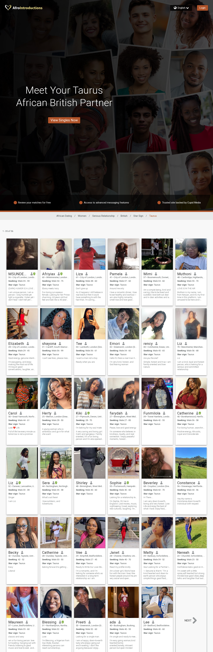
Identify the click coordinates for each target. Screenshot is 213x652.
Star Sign (138, 215)
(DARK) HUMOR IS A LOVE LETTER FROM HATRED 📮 (22, 288)
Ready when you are (85, 362)
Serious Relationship (103, 215)
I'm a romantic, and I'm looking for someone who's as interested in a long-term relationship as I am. (89, 575)
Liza (79, 274)
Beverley (150, 483)
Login (203, 7)
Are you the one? (150, 358)
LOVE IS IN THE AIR (186, 288)
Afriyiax (48, 274)
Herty (46, 413)
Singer (11, 497)
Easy (10, 567)
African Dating (64, 215)
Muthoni (184, 274)
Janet (114, 552)
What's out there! (50, 497)
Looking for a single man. (88, 636)
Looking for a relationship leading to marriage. (123, 497)
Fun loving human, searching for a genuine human (191, 427)
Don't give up (82, 288)
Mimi (147, 274)
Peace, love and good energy (123, 427)
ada (113, 622)
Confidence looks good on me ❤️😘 (191, 567)
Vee (79, 552)
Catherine (185, 413)
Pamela (116, 274)
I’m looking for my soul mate (89, 427)
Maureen (15, 622)
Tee (79, 343)
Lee (146, 622)
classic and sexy (16, 636)
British (124, 215)
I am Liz (12, 501)
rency (148, 343)
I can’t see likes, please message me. (56, 358)
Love (44, 636)
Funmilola (151, 413)
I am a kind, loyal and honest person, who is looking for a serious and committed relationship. (190, 366)
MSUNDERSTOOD (18, 274)
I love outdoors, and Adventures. (51, 502)
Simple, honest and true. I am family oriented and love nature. (157, 364)
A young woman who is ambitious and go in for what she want (55, 431)
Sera (46, 483)
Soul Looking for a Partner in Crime (157, 567)
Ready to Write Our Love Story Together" (90, 567)
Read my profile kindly (120, 567)
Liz (179, 343)
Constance (186, 483)
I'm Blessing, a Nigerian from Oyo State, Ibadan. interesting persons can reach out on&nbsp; (55, 644)
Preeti (81, 622)
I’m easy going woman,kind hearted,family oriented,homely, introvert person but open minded (122, 644)
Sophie (115, 483)
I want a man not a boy (86, 358)
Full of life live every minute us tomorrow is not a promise (21, 432)
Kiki (79, 413)
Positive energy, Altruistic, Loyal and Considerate (189, 432)
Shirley (82, 483)
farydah (116, 413)
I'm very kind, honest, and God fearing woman (121, 363)
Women (82, 215)
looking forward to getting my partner (56, 567)
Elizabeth (16, 343)
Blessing (49, 622)
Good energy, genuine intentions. (22, 358)
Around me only (117, 288)
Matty (148, 552)
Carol (12, 413)
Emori (115, 343)
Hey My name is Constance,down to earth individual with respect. (189, 501)
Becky (13, 552)
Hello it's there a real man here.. (123, 358)
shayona (49, 343)
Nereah (183, 552)
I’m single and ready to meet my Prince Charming (123, 636)
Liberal (11, 571)
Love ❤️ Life (13, 427)
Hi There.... (148, 497)
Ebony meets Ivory (50, 288)
